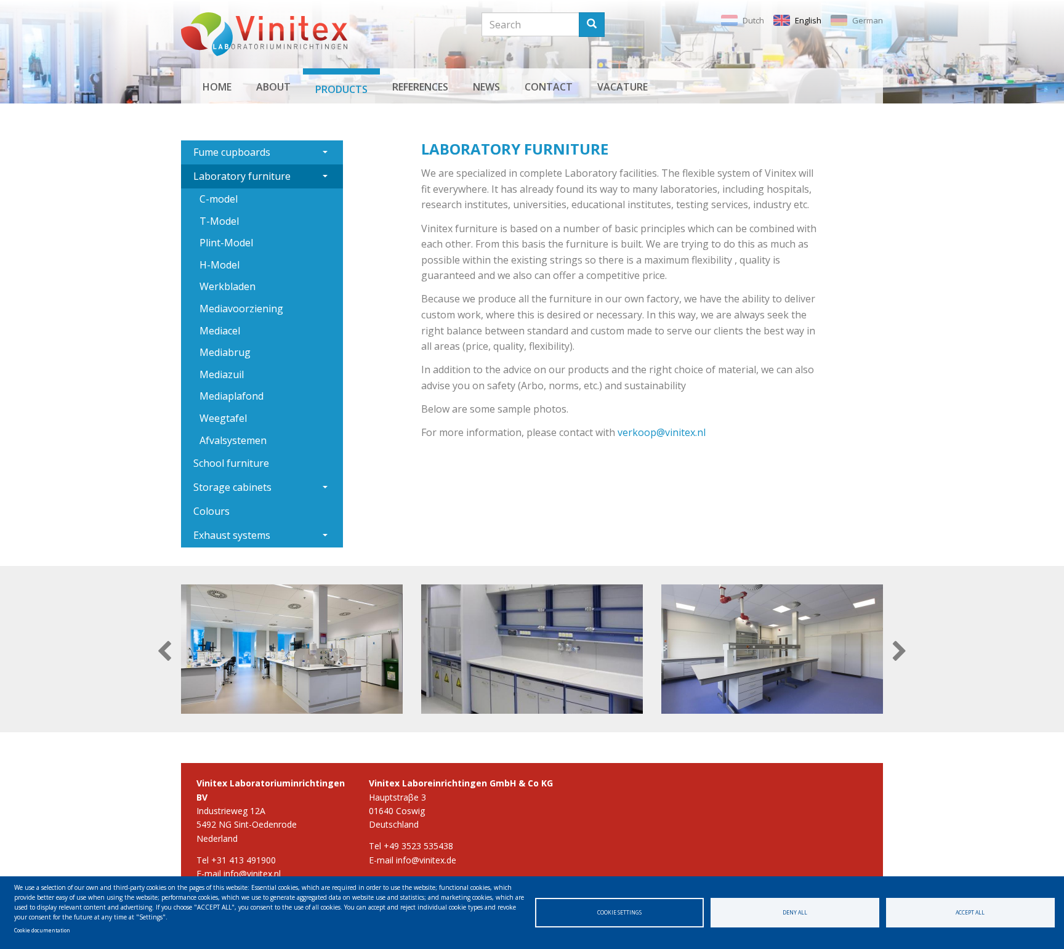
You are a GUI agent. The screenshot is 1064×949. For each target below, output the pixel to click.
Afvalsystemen (233, 440)
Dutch (753, 20)
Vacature (622, 87)
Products (341, 89)
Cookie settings (619, 912)
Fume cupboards (231, 152)
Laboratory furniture (242, 176)
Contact (549, 87)
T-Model (219, 221)
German (867, 20)
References (420, 87)
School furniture (231, 463)
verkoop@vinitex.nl (662, 432)
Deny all (795, 912)
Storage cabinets (232, 487)
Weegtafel (223, 418)
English (808, 20)
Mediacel (220, 330)
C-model (219, 199)
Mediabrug (225, 352)
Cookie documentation (42, 930)
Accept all (970, 912)
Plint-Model (226, 242)
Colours (211, 511)
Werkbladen (228, 286)
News (486, 87)
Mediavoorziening (241, 308)
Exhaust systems (231, 535)
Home (217, 87)
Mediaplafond (232, 396)
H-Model (220, 265)
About (273, 87)
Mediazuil (222, 374)
